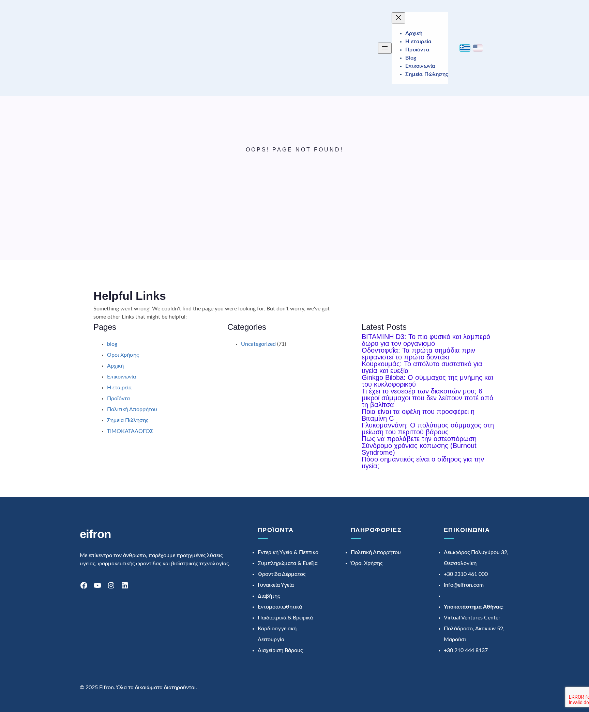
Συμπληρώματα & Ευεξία (288, 563)
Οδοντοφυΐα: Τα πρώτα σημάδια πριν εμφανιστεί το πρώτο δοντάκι (418, 353)
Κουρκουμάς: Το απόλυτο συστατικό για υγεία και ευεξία (422, 367)
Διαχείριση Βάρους (280, 650)
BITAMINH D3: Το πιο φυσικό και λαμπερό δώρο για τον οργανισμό (426, 340)
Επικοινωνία (121, 376)
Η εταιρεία (119, 387)
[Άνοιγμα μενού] (385, 48)
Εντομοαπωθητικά (280, 607)
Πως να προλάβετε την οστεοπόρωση (419, 438)
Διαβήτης (269, 596)
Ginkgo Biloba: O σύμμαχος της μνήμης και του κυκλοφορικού (427, 381)
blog (112, 344)
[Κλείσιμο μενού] (398, 17)
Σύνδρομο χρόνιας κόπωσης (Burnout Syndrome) (419, 449)
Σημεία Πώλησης (127, 420)
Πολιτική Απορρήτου (132, 409)
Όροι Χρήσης (123, 355)
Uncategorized (258, 344)
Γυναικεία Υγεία (276, 585)
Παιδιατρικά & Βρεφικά (285, 617)
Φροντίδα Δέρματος (281, 574)
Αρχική (115, 366)
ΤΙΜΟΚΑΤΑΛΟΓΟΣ (130, 431)
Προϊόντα (118, 398)
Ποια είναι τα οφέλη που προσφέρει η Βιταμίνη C (418, 415)
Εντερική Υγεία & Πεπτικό (288, 552)
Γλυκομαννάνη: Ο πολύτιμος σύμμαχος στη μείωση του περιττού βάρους (428, 428)
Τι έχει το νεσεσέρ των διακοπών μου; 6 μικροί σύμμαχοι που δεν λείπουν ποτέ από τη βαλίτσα (427, 398)
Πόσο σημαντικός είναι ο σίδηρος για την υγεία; (423, 462)
